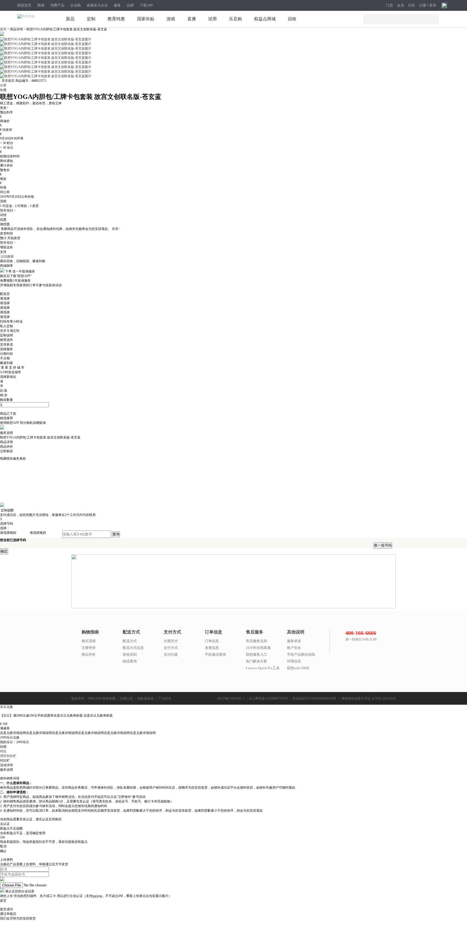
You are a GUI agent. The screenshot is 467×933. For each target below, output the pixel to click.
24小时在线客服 (258, 647)
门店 (389, 5)
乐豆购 (235, 19)
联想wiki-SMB (298, 668)
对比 (3, 751)
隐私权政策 (146, 698)
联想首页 (24, 5)
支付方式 (171, 647)
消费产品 (57, 5)
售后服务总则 (256, 641)
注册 (422, 5)
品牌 (130, 5)
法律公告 (126, 698)
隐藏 (3, 747)
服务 (117, 5)
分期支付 (171, 641)
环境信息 (294, 661)
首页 (3, 29)
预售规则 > (8, 210)
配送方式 (130, 641)
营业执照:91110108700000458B (314, 698)
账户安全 (294, 647)
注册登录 (89, 647)
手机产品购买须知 (301, 654)
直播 (191, 19)
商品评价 (89, 654)
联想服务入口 (256, 654)
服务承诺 (294, 641)
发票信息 (212, 647)
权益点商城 (265, 19)
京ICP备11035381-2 (230, 698)
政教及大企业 (97, 5)
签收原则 (130, 654)
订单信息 (212, 641)
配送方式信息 (133, 647)
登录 (432, 5)
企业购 (75, 5)
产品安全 (164, 698)
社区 (411, 5)
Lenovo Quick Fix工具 (263, 668)
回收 (292, 19)
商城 (40, 5)
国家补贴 (145, 19)
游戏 (170, 19)
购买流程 (89, 641)
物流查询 (130, 661)
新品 (70, 19)
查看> (116, 229)
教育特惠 (116, 19)
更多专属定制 (9, 331)
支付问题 (171, 654)
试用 (212, 19)
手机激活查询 (215, 654)
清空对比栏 (8, 756)
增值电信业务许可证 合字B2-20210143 (368, 698)
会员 (400, 5)
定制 (91, 19)
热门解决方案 (256, 661)
